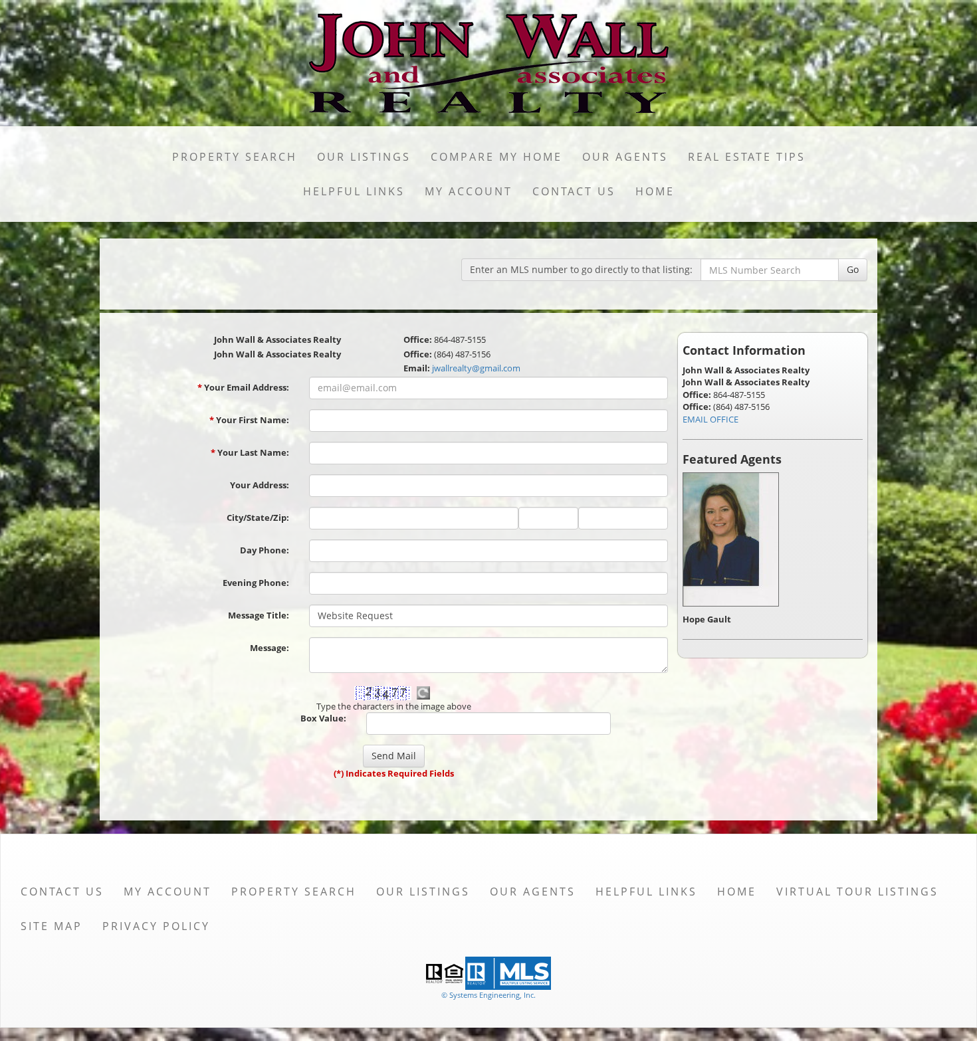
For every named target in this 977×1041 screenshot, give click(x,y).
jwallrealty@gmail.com (476, 368)
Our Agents (625, 156)
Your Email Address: (243, 387)
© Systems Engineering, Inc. (488, 995)
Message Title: (258, 615)
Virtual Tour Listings (857, 891)
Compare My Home (496, 156)
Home (655, 191)
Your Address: (259, 485)
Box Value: (323, 718)
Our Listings (364, 156)
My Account (468, 191)
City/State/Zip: (258, 517)
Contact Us (573, 191)
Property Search (234, 156)
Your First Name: (249, 420)
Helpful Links (354, 191)
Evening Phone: (256, 583)
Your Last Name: (250, 452)
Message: (269, 648)
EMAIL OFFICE (710, 419)
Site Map (51, 926)
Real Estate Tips (747, 156)
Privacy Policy (156, 926)
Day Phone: (264, 550)
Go (853, 269)
